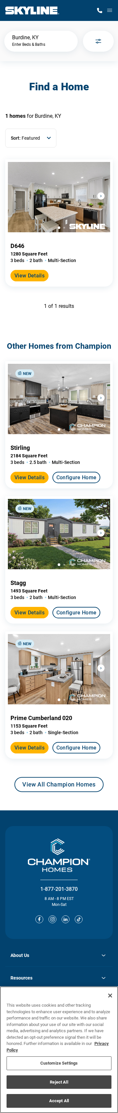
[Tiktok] (79, 919)
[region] (59, 1049)
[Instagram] (52, 919)
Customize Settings (59, 1063)
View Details (29, 276)
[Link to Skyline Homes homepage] (32, 10)
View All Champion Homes (58, 786)
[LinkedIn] (65, 919)
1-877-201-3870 (59, 889)
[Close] (110, 995)
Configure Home (76, 477)
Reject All (59, 1082)
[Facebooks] (39, 919)
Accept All (59, 1100)
